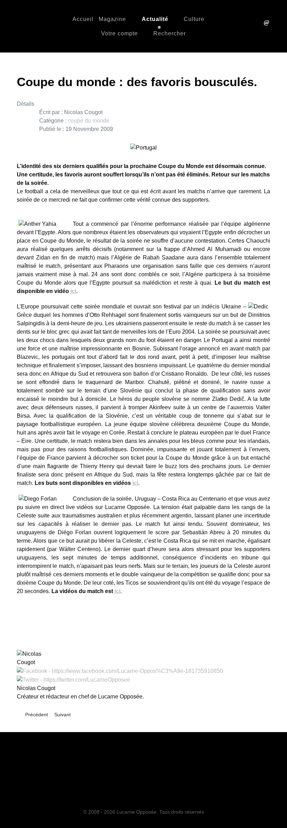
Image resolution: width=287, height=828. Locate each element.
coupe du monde (89, 121)
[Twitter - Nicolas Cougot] (73, 679)
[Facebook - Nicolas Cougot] (120, 671)
